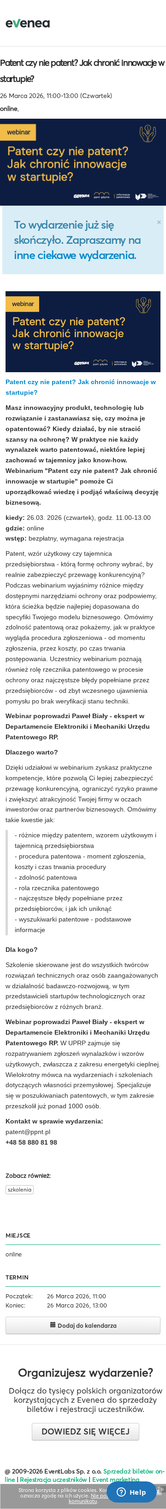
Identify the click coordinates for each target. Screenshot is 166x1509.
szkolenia (19, 1189)
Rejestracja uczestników (53, 1479)
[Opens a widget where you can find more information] (131, 1492)
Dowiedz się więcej (86, 1431)
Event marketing (116, 1479)
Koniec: (15, 1305)
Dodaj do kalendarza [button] (86, 1325)
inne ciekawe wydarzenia (74, 255)
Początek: (19, 1296)
